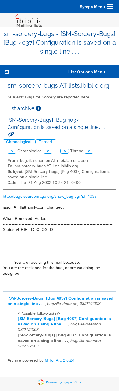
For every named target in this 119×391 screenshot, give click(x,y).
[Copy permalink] (11, 134)
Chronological (19, 142)
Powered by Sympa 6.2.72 (63, 381)
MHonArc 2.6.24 (60, 360)
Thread (46, 142)
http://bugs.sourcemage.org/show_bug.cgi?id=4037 (50, 196)
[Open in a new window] (38, 108)
